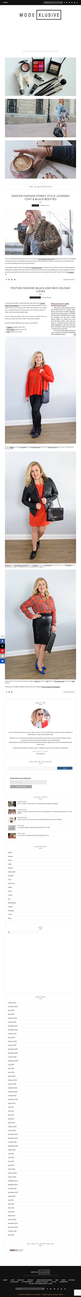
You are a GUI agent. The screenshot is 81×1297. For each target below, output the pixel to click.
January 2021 (12, 1002)
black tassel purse (52, 447)
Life (9, 899)
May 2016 (11, 1161)
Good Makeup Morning (44, 1280)
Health (10, 887)
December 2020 (13, 1006)
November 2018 (13, 1053)
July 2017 (11, 1107)
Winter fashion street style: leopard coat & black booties (40, 197)
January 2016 (12, 1177)
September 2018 (13, 1061)
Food (9, 879)
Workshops (64, 1282)
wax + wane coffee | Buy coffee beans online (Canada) (37, 803)
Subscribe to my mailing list (20, 778)
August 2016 (12, 1150)
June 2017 (11, 1111)
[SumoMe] (2, 660)
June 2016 (11, 1157)
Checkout (20, 1280)
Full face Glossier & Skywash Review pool (33, 835)
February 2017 (12, 1126)
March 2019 (11, 1037)
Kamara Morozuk (36, 267)
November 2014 (13, 1227)
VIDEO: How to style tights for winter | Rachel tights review (39, 819)
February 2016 (12, 1173)
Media (63, 1280)
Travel (10, 914)
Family (10, 864)
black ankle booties (36, 447)
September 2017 (13, 1099)
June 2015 (11, 1204)
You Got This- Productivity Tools (40, 1283)
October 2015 (12, 1188)
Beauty (10, 852)
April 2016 (11, 1165)
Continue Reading (68, 279)
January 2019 (12, 1045)
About (5, 1280)
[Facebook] (2, 641)
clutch (73, 681)
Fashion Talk (11, 872)
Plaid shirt (37, 681)
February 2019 (12, 1041)
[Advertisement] (40, 35)
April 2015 (11, 1212)
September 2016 (13, 1146)
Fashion (35, 205)
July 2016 (11, 1153)
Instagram (70, 272)
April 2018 (11, 1072)
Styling (53, 1282)
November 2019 (13, 1030)
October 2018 (12, 1057)
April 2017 (11, 1119)
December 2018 (13, 1049)
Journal (10, 895)
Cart (12, 1280)
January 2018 (12, 1084)
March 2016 (11, 1169)
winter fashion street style (46, 258)
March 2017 (11, 1122)
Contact (30, 1280)
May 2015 (11, 1208)
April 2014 (11, 1235)
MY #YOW (72, 1280)
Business (10, 856)
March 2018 (11, 1076)
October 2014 (12, 1231)
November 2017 (13, 1091)
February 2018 (12, 1080)
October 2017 (12, 1095)
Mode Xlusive (35, 297)
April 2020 (11, 1014)
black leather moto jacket (21, 565)
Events (10, 860)
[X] (2, 646)
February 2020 (12, 1018)
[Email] (2, 656)
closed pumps (48, 565)
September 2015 (13, 1192)
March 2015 (11, 1215)
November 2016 (13, 1138)
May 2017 (11, 1115)
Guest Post (11, 883)
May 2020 (11, 1010)
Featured (10, 875)
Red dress (7, 565)
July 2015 (11, 1200)
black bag (35, 565)
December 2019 (13, 1026)
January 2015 (12, 1219)
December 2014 (13, 1223)
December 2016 (13, 1134)
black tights (69, 565)
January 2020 (12, 1022)
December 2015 (13, 1181)
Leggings (10, 327)
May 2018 (11, 1068)
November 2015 (13, 1184)
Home (10, 891)
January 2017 (12, 1130)
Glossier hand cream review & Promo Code (33, 827)
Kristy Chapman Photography (51, 686)
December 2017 (13, 1088)
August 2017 (12, 1103)
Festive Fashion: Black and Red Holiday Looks (40, 290)
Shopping (11, 910)
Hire (56, 1280)
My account (14, 1282)
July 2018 (11, 1064)
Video (10, 918)
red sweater (23, 447)
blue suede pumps (59, 681)
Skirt (8, 331)
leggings (12, 447)
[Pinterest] (2, 651)
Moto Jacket (11, 329)
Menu (6, 2)
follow (64, 768)
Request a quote (42, 1282)
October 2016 (12, 1142)
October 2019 (12, 1033)
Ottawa (10, 906)
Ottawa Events (27, 1282)
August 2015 (12, 1196)
